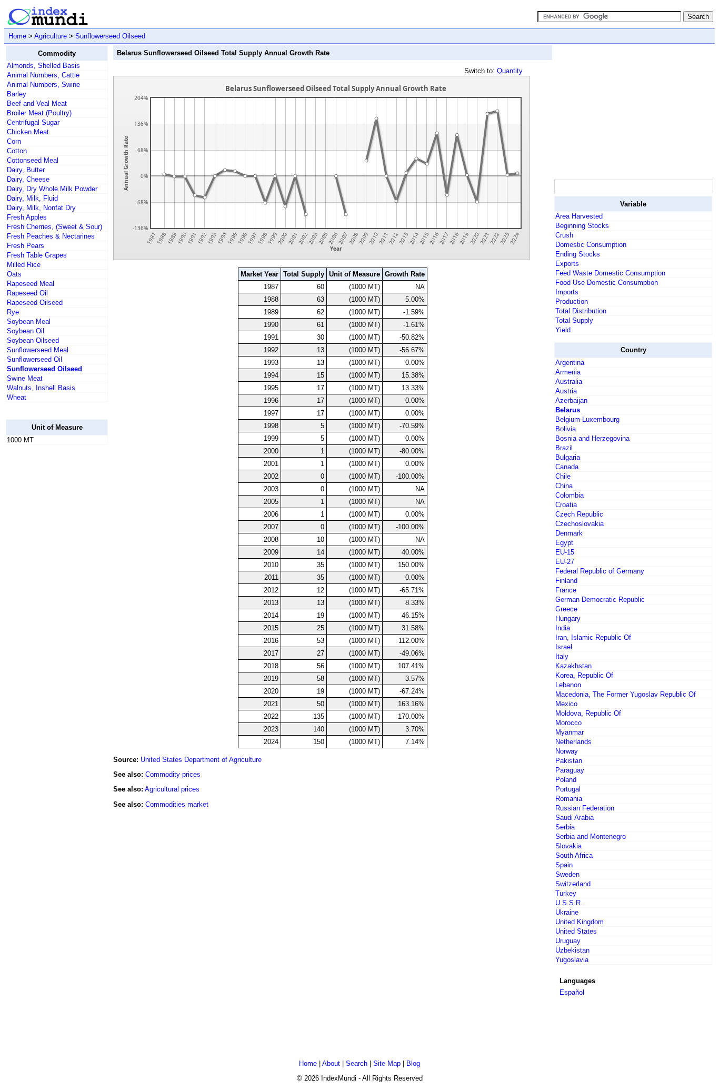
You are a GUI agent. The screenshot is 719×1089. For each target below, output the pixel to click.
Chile (563, 476)
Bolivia (565, 429)
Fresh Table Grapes (37, 255)
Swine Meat (25, 378)
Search (356, 1063)
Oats (14, 274)
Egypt (564, 543)
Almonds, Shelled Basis (43, 66)
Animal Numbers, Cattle (43, 75)
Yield (563, 330)
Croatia (566, 505)
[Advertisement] (48, 611)
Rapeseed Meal (30, 284)
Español (572, 992)
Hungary (568, 618)
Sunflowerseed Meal (37, 350)
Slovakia (568, 846)
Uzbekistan (572, 950)
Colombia (569, 495)
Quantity (510, 71)
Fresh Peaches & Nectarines (51, 236)
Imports (566, 292)
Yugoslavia (571, 960)
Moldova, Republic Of (588, 713)
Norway (566, 751)
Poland (565, 780)
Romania (568, 799)
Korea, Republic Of (584, 675)
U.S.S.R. (569, 903)
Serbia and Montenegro (590, 836)
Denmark (569, 533)
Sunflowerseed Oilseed (110, 36)
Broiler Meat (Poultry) (39, 113)
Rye (13, 312)
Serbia (565, 827)
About (331, 1063)
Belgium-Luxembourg (587, 419)
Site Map (387, 1063)
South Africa (574, 855)
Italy (561, 656)
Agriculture (50, 36)
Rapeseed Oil (27, 293)
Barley (16, 94)
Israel (563, 647)
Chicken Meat (28, 132)
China (564, 486)
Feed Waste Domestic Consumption (610, 273)
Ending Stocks (577, 254)
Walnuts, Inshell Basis (41, 388)
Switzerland (573, 884)
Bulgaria (567, 457)
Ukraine (566, 912)
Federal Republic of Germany (599, 571)
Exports (567, 264)
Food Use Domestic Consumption (606, 282)
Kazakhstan (573, 666)
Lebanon (568, 685)
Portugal (568, 789)
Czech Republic (579, 514)
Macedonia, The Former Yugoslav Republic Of (625, 694)
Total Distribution (580, 311)
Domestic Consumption (590, 245)
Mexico (566, 704)
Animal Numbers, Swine (43, 84)
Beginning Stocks (582, 226)
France (565, 590)
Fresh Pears (25, 246)
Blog (413, 1063)
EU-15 (564, 552)
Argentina (569, 363)
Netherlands (573, 742)
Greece (566, 609)
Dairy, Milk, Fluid (32, 198)
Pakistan (568, 761)
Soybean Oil (25, 331)
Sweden (567, 874)
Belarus (567, 410)
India (562, 628)
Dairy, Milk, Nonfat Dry (41, 208)
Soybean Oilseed (33, 340)
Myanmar (569, 732)
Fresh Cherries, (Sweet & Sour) (54, 227)
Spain (564, 865)
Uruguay (568, 941)
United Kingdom (579, 922)
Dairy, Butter (26, 170)
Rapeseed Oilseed (35, 302)
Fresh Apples (27, 217)
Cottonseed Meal (32, 160)
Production (571, 301)
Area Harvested (579, 216)
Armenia (568, 372)
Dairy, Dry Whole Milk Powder (52, 189)
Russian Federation (584, 808)
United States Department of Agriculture (201, 760)
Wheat (16, 397)
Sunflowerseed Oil (34, 359)
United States (576, 931)
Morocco (568, 723)
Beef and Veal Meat (37, 103)
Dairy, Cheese (28, 179)
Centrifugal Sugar (33, 122)
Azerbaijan (571, 400)
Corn (14, 141)
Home (17, 36)
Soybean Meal (29, 321)
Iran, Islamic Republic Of (593, 637)
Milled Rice (24, 265)
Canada (566, 467)
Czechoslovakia (579, 524)
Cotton (17, 151)
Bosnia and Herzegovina (592, 438)
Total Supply (574, 320)
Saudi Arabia (574, 817)
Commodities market (176, 804)
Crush (564, 235)
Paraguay (569, 770)
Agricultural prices (172, 789)
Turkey (565, 893)
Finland (566, 581)
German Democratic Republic (600, 599)
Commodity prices (173, 774)
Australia (568, 381)
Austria (566, 391)
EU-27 (564, 562)
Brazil (564, 448)
